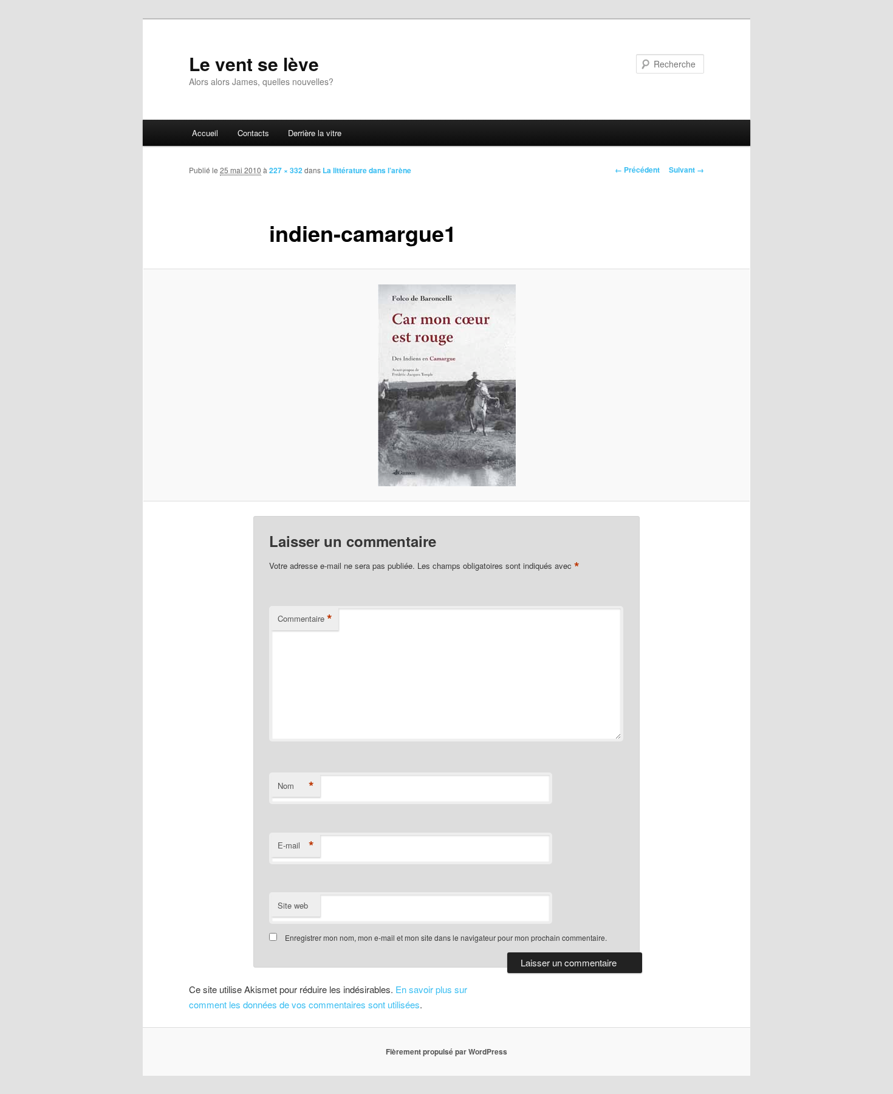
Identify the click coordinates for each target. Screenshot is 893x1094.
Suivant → (686, 169)
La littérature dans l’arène (367, 170)
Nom (296, 786)
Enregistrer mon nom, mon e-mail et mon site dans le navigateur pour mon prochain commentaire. (446, 937)
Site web (293, 905)
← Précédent (637, 169)
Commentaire (305, 618)
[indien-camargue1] (446, 385)
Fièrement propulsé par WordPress (446, 1051)
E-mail (296, 845)
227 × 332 (286, 170)
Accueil (205, 133)
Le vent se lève (254, 63)
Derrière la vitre (314, 133)
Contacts (253, 133)
